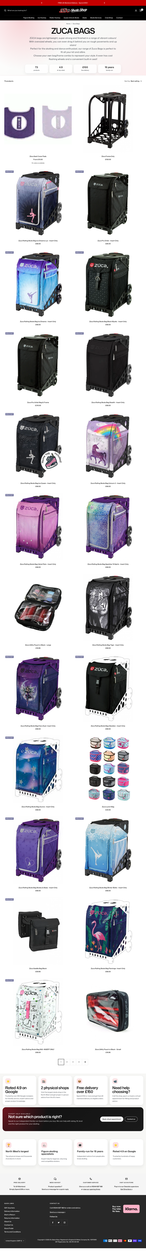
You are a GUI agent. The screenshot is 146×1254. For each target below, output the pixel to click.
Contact (119, 18)
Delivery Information (12, 1211)
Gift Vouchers (9, 1208)
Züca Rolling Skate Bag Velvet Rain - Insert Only (38, 564)
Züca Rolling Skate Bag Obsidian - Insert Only (108, 726)
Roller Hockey (55, 18)
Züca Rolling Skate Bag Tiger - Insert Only (108, 645)
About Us (7, 1221)
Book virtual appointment (111, 1119)
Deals (85, 18)
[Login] (136, 10)
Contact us (131, 1119)
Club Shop (109, 18)
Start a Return (9, 1215)
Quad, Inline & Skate (71, 18)
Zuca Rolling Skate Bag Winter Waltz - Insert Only (108, 888)
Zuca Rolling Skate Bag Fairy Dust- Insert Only (38, 726)
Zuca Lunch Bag (108, 807)
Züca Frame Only (108, 156)
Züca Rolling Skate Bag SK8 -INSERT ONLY (38, 1049)
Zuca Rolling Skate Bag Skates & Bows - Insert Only (38, 888)
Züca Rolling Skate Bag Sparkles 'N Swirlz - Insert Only (108, 564)
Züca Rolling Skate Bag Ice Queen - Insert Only (38, 483)
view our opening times (91, 1189)
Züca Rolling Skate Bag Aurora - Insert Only (38, 807)
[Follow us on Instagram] (64, 1223)
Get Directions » (126, 1189)
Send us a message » (57, 1212)
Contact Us (8, 1225)
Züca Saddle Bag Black (38, 968)
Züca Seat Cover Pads (38, 156)
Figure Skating (28, 18)
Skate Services (96, 18)
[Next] (85, 1062)
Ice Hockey (42, 18)
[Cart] (140, 10)
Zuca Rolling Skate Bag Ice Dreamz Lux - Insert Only (38, 241)
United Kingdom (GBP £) (14, 1241)
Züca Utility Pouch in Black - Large (38, 645)
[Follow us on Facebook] (53, 1223)
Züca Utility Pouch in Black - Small (108, 1049)
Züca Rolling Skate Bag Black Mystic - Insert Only (108, 321)
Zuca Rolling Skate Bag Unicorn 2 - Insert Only (108, 483)
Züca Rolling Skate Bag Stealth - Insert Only (108, 402)
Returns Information (12, 1218)
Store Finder (9, 1228)
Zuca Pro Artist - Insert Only (108, 241)
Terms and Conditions (12, 1232)
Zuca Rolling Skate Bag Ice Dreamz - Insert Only (38, 321)
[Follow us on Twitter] (59, 1223)
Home (68, 24)
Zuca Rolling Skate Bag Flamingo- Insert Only (108, 968)
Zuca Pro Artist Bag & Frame (38, 402)
